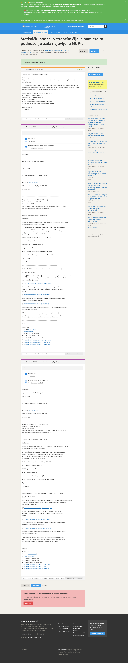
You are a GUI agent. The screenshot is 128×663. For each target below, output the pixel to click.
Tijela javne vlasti (55, 32)
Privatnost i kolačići (79, 633)
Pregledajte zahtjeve (40, 32)
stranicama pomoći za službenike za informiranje (60, 7)
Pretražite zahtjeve (63, 626)
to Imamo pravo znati (97, 105)
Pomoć (65, 32)
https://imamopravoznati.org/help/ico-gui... (37, 304)
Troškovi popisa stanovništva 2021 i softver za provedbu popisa (97, 143)
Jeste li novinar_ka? (64, 631)
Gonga (40, 637)
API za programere (78, 635)
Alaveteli (41, 634)
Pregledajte (34, 148)
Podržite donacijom (97, 633)
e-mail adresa (33, 182)
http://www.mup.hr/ (29, 331)
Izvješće (79, 119)
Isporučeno (80, 69)
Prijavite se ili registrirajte (76, 26)
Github (98, 649)
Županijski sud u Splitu (93, 191)
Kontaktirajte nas (78, 626)
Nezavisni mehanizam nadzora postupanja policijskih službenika (97, 162)
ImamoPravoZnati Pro (96, 82)
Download (32, 141)
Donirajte (28, 603)
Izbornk (82, 51)
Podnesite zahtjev (26, 32)
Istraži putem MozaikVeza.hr (98, 109)
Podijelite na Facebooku (97, 99)
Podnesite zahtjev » (95, 74)
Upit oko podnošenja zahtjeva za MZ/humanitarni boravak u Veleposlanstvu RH (97, 197)
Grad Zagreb (91, 138)
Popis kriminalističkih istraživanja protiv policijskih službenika (97, 174)
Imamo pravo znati (30, 26)
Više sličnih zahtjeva (92, 227)
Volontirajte (73, 32)
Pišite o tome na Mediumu (97, 101)
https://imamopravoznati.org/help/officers (37, 294)
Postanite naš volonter (77, 629)
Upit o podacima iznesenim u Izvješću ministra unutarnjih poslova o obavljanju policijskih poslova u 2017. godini (97, 122)
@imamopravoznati (102, 649)
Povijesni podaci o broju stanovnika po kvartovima (96, 135)
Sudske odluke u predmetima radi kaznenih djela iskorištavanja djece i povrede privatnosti (97, 186)
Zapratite (94, 51)
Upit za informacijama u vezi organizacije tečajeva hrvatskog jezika (97, 208)
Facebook (105, 649)
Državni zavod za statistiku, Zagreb (97, 147)
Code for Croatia (32, 637)
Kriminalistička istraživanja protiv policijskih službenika (96, 152)
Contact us (66, 52)
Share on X (93, 96)
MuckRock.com (78, 20)
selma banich (49, 50)
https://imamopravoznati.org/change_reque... (38, 283)
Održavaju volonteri (26, 634)
